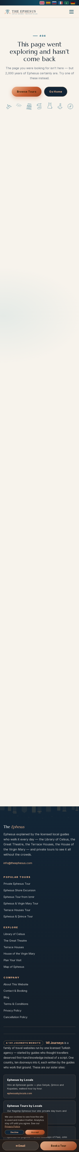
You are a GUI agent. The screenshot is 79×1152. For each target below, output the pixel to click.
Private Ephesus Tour (16, 883)
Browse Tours (26, 91)
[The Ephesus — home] (20, 12)
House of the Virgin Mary (19, 953)
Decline (14, 1132)
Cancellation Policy (15, 1017)
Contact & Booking (15, 990)
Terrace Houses (13, 947)
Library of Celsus (14, 934)
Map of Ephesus (13, 966)
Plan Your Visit (12, 960)
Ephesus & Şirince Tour (18, 916)
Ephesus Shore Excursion (19, 890)
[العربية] (66, 3)
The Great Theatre (15, 940)
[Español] (48, 3)
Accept (35, 1132)
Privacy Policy (12, 1010)
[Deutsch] (73, 3)
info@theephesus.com (17, 863)
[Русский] (54, 3)
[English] (42, 3)
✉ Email (20, 1145)
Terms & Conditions (15, 1004)
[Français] (60, 3)
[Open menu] (71, 11)
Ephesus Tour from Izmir (18, 897)
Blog (6, 997)
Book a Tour (58, 1145)
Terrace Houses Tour (16, 910)
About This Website (15, 984)
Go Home (55, 91)
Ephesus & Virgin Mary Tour (20, 903)
